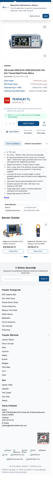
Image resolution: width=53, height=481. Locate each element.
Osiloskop (6, 330)
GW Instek (6, 367)
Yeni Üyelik (6, 393)
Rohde (4, 359)
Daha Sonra (35, 16)
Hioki (5, 241)
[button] (20, 256)
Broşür (6, 197)
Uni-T (4, 371)
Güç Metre (28, 133)
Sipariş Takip (7, 385)
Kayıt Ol (44, 279)
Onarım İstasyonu (9, 306)
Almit (4, 347)
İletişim (4, 400)
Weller (4, 355)
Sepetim (5, 389)
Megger (5, 363)
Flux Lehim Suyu (8, 298)
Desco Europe (8, 344)
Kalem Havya (7, 314)
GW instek (41, 133)
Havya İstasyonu (8, 322)
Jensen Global (8, 340)
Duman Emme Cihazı (10, 302)
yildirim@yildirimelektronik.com (14, 425)
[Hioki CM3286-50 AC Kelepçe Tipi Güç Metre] (38, 230)
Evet (46, 16)
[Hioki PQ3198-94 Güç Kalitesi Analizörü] (13, 230)
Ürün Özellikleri (13, 144)
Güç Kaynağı (7, 326)
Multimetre (6, 318)
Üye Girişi (6, 396)
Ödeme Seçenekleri (33, 144)
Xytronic (5, 351)
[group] (25, 41)
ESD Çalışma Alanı (9, 294)
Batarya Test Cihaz (9, 310)
